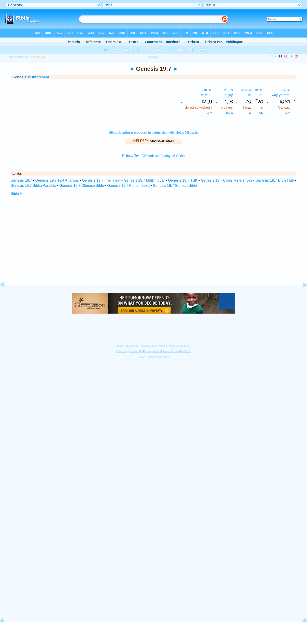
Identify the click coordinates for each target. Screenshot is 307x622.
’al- (261, 95)
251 (226, 90)
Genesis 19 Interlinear (30, 77)
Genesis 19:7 (21, 180)
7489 (205, 90)
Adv (260, 113)
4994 (244, 90)
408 (257, 90)
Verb (287, 113)
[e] (288, 90)
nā (249, 95)
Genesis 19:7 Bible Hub (275, 180)
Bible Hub (19, 194)
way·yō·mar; (281, 95)
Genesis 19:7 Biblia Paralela (33, 185)
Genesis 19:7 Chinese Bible (81, 185)
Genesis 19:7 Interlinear (101, 180)
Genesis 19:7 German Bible (175, 185)
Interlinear (22, 56)
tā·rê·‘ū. (206, 95)
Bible (11, 56)
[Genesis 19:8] (301, 295)
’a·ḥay (228, 95)
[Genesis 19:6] (5, 295)
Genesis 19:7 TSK (183, 180)
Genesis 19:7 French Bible (128, 185)
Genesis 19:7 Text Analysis (57, 180)
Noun (229, 113)
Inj (250, 113)
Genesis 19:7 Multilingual (144, 180)
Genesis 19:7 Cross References (226, 180)
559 (284, 90)
